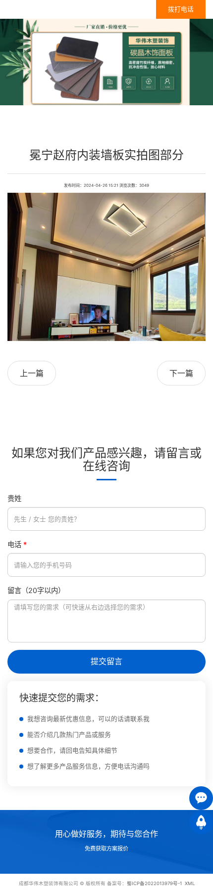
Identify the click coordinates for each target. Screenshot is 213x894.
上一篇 (32, 373)
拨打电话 (181, 9)
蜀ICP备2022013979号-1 (154, 883)
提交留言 (106, 661)
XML (190, 883)
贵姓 (14, 498)
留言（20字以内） (36, 590)
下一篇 (181, 373)
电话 (17, 544)
